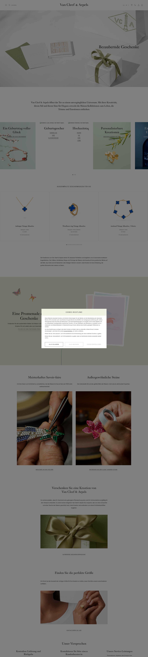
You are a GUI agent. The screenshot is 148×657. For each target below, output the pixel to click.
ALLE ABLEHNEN (74, 344)
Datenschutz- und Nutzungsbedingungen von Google (74, 321)
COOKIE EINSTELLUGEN (94, 344)
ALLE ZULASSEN (54, 344)
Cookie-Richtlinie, (68, 331)
